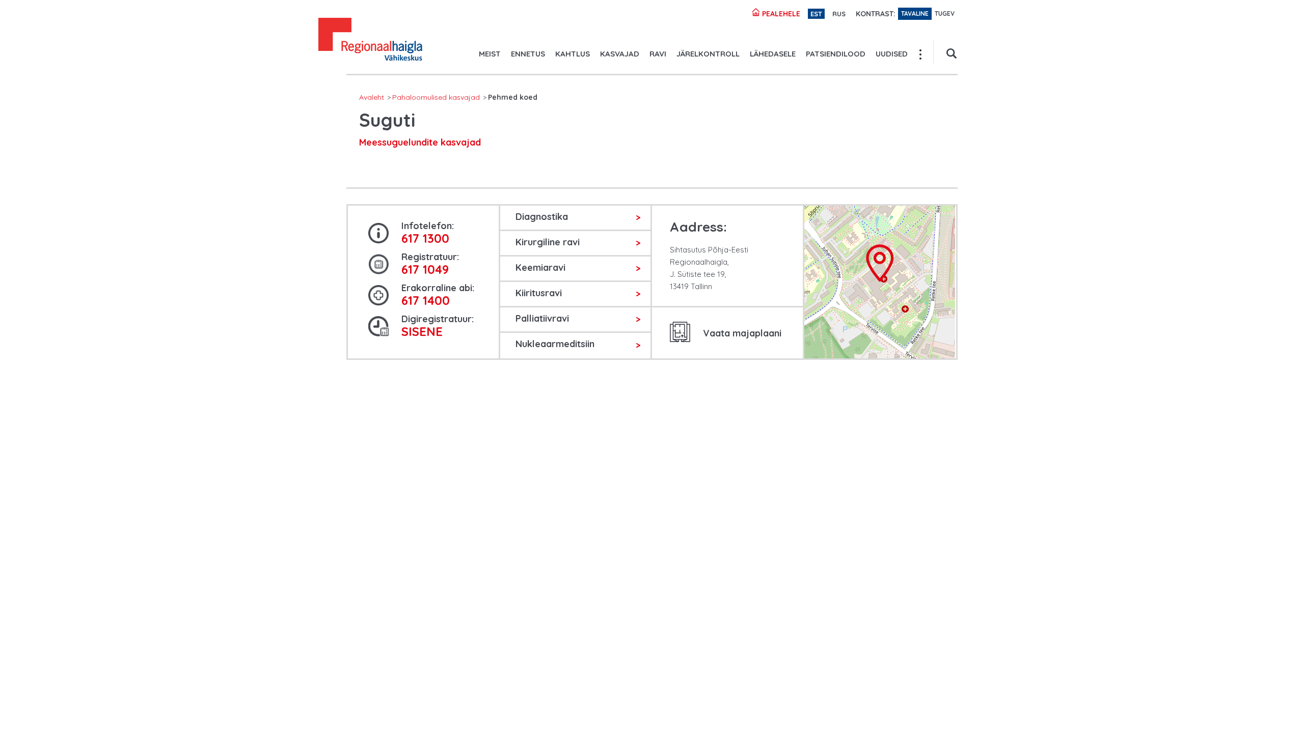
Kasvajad (619, 54)
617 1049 (425, 269)
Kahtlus (572, 54)
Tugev (945, 13)
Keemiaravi (540, 267)
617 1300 (425, 238)
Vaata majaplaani (742, 333)
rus (839, 14)
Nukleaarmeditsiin (554, 344)
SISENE (422, 331)
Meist (490, 54)
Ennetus (528, 54)
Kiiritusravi (538, 293)
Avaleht (371, 97)
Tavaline (915, 13)
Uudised (892, 54)
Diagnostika (541, 216)
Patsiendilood (835, 54)
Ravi (657, 54)
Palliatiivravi (542, 318)
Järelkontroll (708, 54)
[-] (370, 41)
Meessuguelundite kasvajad (420, 142)
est (816, 14)
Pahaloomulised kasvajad (436, 97)
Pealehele (780, 13)
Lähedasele (773, 54)
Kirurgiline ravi (547, 242)
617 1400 (425, 300)
